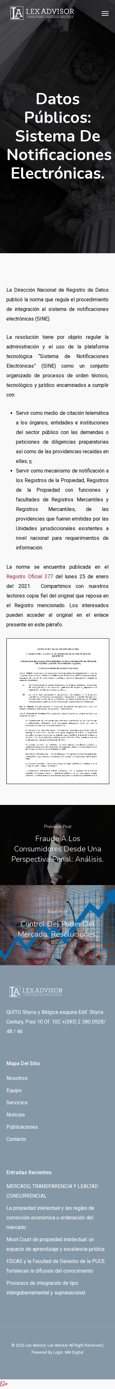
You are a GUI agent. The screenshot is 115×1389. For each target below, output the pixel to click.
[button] (4, 1384)
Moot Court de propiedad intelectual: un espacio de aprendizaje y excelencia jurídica (55, 1244)
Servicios (16, 1103)
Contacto (16, 1139)
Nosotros (16, 1078)
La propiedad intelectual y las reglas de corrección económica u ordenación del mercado (50, 1217)
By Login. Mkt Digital (65, 1352)
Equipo (14, 1090)
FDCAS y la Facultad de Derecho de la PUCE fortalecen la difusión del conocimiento (55, 1266)
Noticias (15, 1115)
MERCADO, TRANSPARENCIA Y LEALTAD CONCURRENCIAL (52, 1191)
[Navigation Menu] (105, 13)
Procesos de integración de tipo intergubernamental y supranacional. (46, 1288)
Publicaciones (22, 1127)
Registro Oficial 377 (29, 576)
